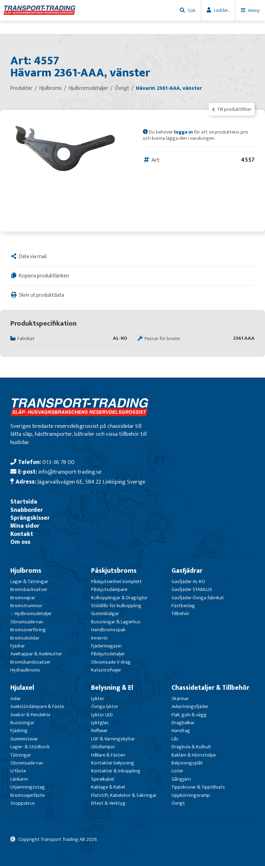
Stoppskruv (22, 803)
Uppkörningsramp (190, 795)
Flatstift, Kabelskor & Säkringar (124, 795)
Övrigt (178, 803)
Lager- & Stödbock (30, 746)
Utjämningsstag (27, 787)
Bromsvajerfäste (27, 795)
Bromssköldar (24, 638)
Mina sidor (24, 526)
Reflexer (99, 730)
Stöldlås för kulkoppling (116, 605)
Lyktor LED (102, 714)
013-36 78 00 (58, 462)
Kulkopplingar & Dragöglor (119, 597)
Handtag (180, 730)
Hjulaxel (22, 687)
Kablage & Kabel (108, 787)
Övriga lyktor (104, 706)
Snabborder (26, 510)
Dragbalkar (183, 722)
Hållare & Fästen (108, 755)
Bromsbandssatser (30, 662)
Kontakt (21, 534)
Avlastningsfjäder (189, 706)
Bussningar (22, 722)
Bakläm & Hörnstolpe (193, 755)
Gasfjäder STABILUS (191, 589)
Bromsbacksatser (28, 589)
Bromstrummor (26, 605)
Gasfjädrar (187, 570)
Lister (177, 771)
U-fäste (18, 771)
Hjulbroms (25, 570)
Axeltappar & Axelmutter (36, 654)
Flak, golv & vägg (189, 714)
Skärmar (180, 698)
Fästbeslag (183, 605)
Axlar (15, 698)
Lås (174, 739)
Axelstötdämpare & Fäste (37, 706)
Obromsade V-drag (111, 662)
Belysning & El (112, 687)
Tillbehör (180, 613)
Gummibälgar (105, 613)
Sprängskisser (30, 518)
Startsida (23, 502)
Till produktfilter (233, 109)
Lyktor (97, 698)
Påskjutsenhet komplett (116, 581)
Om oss (20, 542)
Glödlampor (103, 746)
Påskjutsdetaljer (108, 654)
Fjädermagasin (106, 646)
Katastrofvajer (106, 670)
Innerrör (99, 638)
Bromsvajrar (22, 597)
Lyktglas (100, 722)
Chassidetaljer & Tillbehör (210, 687)
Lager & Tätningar (29, 581)
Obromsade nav (26, 621)
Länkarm (19, 779)
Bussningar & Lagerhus (115, 621)
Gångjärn (181, 779)
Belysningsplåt (187, 763)
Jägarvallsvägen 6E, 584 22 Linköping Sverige (91, 482)
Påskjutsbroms (114, 570)
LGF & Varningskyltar (113, 739)
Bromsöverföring (28, 629)
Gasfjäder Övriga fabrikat (197, 597)
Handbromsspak (108, 629)
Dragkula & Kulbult (191, 746)
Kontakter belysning (112, 763)
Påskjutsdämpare (109, 589)
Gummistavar (24, 739)
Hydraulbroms (25, 670)
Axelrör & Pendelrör (30, 714)
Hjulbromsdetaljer (33, 613)
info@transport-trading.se (69, 472)
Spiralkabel (102, 779)
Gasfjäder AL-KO (188, 581)
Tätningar (20, 755)
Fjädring (19, 730)
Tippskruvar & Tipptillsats (198, 787)
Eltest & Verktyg (108, 803)
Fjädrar (17, 646)
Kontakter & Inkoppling (115, 771)
